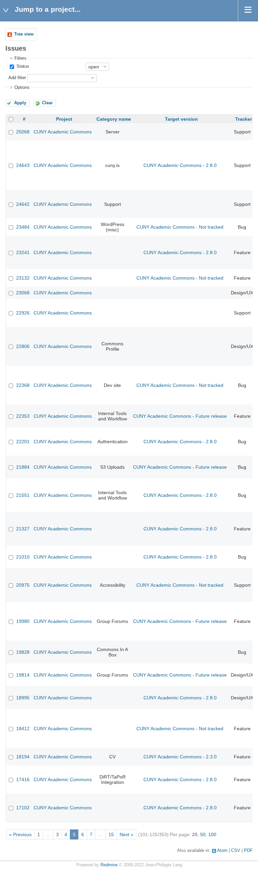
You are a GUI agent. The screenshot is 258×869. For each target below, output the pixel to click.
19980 (23, 621)
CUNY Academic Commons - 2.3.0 (180, 756)
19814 (23, 675)
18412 (23, 728)
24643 (23, 165)
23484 (23, 227)
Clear (47, 103)
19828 (23, 652)
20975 (23, 585)
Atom (222, 850)
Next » (126, 834)
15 (111, 834)
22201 (23, 441)
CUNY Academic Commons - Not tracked (179, 227)
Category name (113, 119)
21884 (23, 467)
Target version (181, 119)
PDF (248, 850)
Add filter (17, 77)
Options (22, 87)
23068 (23, 292)
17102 (23, 807)
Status (22, 66)
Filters (20, 58)
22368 (23, 385)
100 (212, 834)
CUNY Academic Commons (63, 131)
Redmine (109, 865)
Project (64, 119)
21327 (23, 528)
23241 (23, 252)
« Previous (20, 834)
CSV (235, 850)
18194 (23, 756)
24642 (23, 204)
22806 (23, 346)
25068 (23, 131)
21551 (23, 495)
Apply (20, 103)
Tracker (243, 119)
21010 (23, 557)
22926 (23, 312)
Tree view (24, 34)
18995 (23, 697)
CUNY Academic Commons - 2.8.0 (180, 165)
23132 (23, 278)
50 (203, 834)
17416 (23, 779)
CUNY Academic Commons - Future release (180, 416)
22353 (23, 416)
